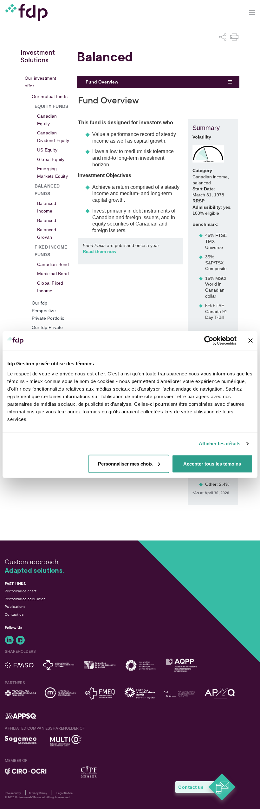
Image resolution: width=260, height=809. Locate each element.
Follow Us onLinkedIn (9, 640)
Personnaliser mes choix (125, 463)
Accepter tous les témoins (212, 463)
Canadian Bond (53, 264)
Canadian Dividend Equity (53, 136)
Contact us (14, 614)
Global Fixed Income (50, 287)
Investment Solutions (38, 56)
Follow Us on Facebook (20, 640)
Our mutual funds (50, 96)
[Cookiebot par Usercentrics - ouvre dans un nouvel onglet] (209, 340)
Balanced (46, 220)
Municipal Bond (53, 273)
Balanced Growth (46, 233)
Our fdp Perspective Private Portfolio (48, 310)
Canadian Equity (47, 120)
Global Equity (51, 159)
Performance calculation (25, 599)
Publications (15, 606)
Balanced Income (46, 207)
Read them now (99, 251)
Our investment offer (40, 82)
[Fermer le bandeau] (250, 340)
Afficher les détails (220, 443)
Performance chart (20, 591)
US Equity (47, 149)
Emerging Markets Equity (52, 172)
